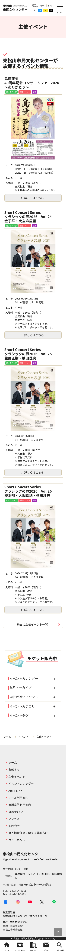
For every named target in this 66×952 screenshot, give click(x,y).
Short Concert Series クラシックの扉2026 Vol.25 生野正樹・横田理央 (29, 354)
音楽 (34, 92)
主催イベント (24, 92)
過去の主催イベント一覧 (32, 624)
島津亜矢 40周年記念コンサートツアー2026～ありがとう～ (31, 83)
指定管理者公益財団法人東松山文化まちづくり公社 (25, 914)
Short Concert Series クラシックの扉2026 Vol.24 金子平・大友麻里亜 (29, 216)
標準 (42, 5)
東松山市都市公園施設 (15, 922)
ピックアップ (11, 92)
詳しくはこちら (32, 198)
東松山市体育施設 (13, 926)
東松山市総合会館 (13, 929)
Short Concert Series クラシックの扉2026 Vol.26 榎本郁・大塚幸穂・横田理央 (29, 491)
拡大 (50, 5)
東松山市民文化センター (15, 8)
